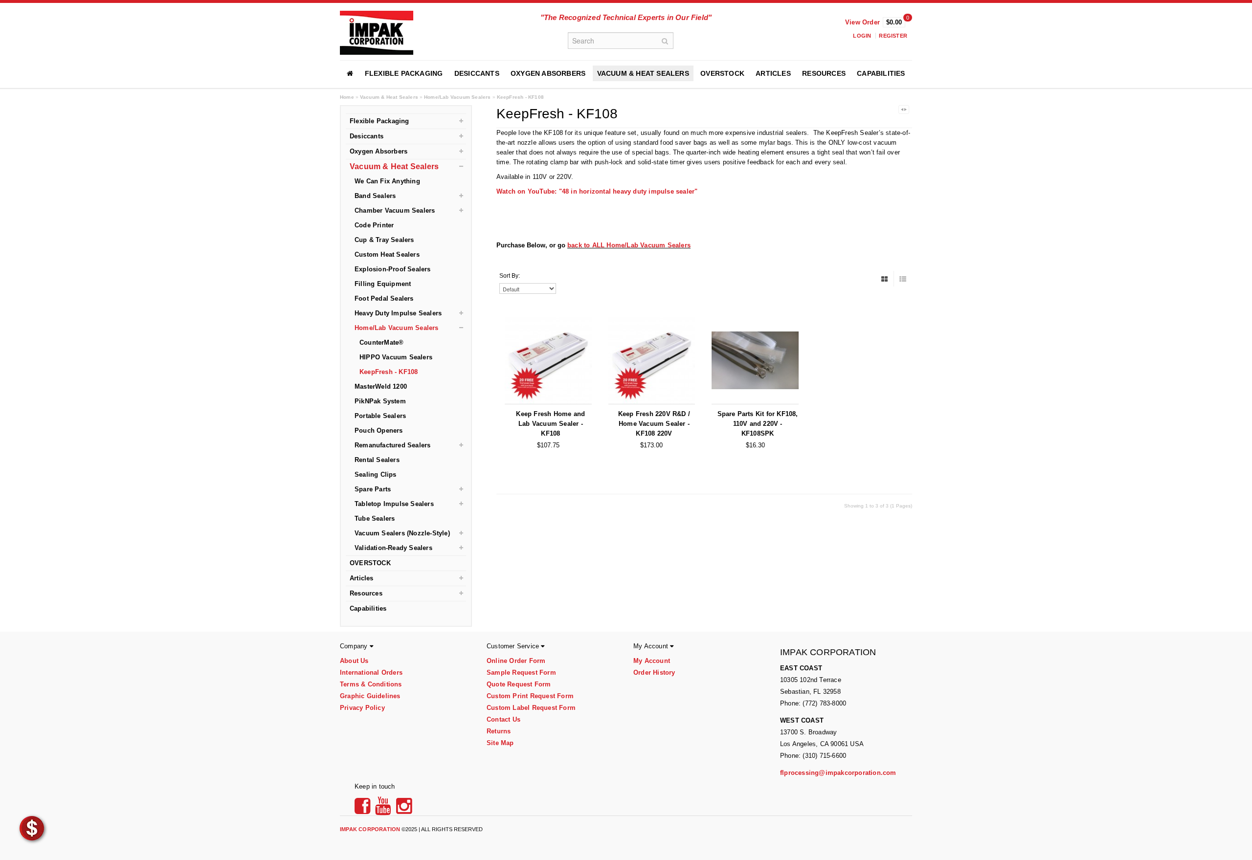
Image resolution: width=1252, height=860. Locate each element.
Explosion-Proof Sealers (393, 269)
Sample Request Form (521, 672)
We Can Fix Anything (387, 181)
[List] (903, 279)
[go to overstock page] (32, 827)
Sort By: (509, 275)
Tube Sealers (375, 518)
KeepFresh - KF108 (520, 97)
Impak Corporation (370, 829)
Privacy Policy (362, 707)
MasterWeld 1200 (381, 386)
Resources (824, 73)
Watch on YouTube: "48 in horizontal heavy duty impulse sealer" (596, 191)
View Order (862, 22)
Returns (499, 731)
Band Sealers (375, 195)
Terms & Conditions (371, 684)
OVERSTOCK (722, 73)
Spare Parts (373, 489)
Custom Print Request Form (530, 696)
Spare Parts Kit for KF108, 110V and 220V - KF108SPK (757, 423)
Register (893, 36)
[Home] (350, 73)
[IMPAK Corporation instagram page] (404, 809)
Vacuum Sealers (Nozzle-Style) (402, 533)
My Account (651, 660)
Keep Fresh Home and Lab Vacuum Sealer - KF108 (550, 423)
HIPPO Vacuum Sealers (395, 357)
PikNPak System (380, 401)
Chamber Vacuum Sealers (395, 210)
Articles (773, 73)
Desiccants (476, 73)
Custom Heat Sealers (387, 254)
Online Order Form (516, 660)
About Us (354, 660)
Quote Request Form (519, 684)
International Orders (371, 672)
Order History (654, 672)
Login (862, 36)
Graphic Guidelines (370, 696)
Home (347, 97)
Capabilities (881, 73)
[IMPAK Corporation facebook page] (364, 809)
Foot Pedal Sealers (384, 298)
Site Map (500, 743)
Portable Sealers (380, 415)
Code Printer (374, 225)
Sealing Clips (376, 474)
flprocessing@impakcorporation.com (838, 772)
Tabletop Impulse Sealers (394, 503)
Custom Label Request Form (531, 707)
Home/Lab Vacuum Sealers (457, 97)
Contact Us (503, 719)
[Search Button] (665, 40)
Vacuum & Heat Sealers (643, 73)
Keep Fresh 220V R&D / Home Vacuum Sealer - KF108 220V (654, 423)
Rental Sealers (377, 459)
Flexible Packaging (404, 73)
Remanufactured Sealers (392, 445)
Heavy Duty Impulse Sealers (398, 313)
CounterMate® (381, 342)
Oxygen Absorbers (548, 73)
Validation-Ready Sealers (393, 547)
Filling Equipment (383, 283)
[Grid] (884, 279)
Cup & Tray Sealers (384, 239)
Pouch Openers (379, 430)
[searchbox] (620, 40)
